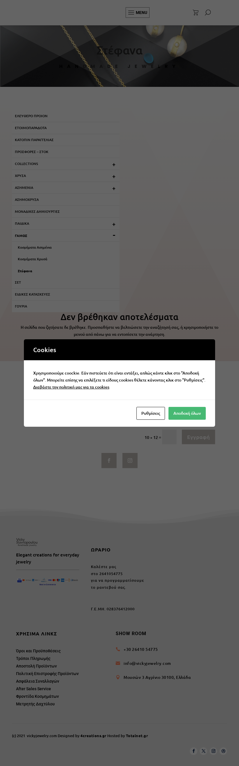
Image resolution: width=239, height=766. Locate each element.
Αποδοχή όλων (187, 413)
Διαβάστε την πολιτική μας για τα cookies (71, 387)
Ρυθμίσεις (150, 413)
